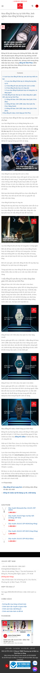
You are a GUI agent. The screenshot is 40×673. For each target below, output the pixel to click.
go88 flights (8, 594)
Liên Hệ (32, 648)
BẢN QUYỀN (5, 651)
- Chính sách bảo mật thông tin (11, 609)
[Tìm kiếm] (32, 6)
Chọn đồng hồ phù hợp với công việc (17, 88)
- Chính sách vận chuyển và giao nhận (14, 606)
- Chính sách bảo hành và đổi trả (12, 611)
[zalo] (35, 663)
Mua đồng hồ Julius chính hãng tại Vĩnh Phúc (16, 113)
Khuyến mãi (25, 648)
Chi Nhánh (16, 648)
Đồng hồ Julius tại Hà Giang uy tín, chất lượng (19, 493)
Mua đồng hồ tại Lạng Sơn (12, 487)
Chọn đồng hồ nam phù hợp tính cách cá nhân (20, 86)
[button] (2, 6)
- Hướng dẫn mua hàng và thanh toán (13, 604)
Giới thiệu (8, 648)
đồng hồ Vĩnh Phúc (26, 63)
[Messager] (35, 669)
